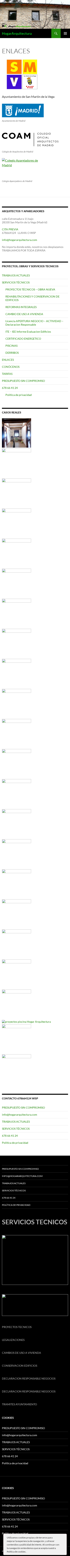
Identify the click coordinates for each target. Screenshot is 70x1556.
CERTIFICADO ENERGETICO (23, 338)
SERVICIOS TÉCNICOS (16, 282)
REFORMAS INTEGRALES (21, 307)
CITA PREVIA (10, 229)
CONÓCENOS (10, 366)
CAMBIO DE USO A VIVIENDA (24, 314)
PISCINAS (11, 345)
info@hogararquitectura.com (19, 239)
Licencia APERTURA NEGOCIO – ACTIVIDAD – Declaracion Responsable (34, 322)
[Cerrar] (63, 1537)
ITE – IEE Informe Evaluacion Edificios (28, 331)
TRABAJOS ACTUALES (16, 275)
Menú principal (65, 33)
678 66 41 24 (10, 387)
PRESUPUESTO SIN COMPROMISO (23, 380)
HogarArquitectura (17, 33)
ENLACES (8, 359)
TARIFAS (7, 373)
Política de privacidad (18, 394)
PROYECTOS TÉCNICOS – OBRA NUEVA (30, 289)
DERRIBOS (12, 352)
